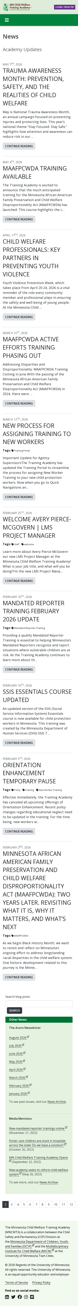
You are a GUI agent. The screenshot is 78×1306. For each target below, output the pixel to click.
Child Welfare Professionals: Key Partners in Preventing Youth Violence (31, 257)
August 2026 (19, 1038)
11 (63, 1204)
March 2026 (18, 1078)
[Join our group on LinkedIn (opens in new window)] (8, 1297)
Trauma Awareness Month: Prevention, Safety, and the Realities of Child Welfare (33, 87)
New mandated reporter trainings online (38, 1128)
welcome (29, 544)
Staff (16, 544)
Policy (17, 790)
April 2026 (17, 1070)
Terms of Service (16, 1283)
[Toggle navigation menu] (7, 20)
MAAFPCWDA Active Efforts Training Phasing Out (31, 347)
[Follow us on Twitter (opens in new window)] (14, 1297)
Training (29, 790)
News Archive (57, 1102)
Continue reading (19, 146)
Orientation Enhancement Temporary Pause (29, 773)
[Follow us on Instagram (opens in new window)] (27, 1297)
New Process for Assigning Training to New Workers (37, 434)
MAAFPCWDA (21, 935)
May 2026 (17, 1062)
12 (71, 1204)
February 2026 (20, 1086)
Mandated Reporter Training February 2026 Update (33, 611)
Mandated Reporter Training (29, 628)
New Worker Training (50, 790)
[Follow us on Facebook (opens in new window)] (21, 1297)
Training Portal (22, 450)
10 (55, 1204)
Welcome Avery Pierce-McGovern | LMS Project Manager (37, 527)
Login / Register (65, 7)
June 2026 (17, 1054)
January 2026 (19, 1094)
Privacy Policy (41, 1283)
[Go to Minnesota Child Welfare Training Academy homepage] (17, 7)
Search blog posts (17, 997)
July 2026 (16, 1046)
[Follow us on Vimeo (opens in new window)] (32, 1297)
